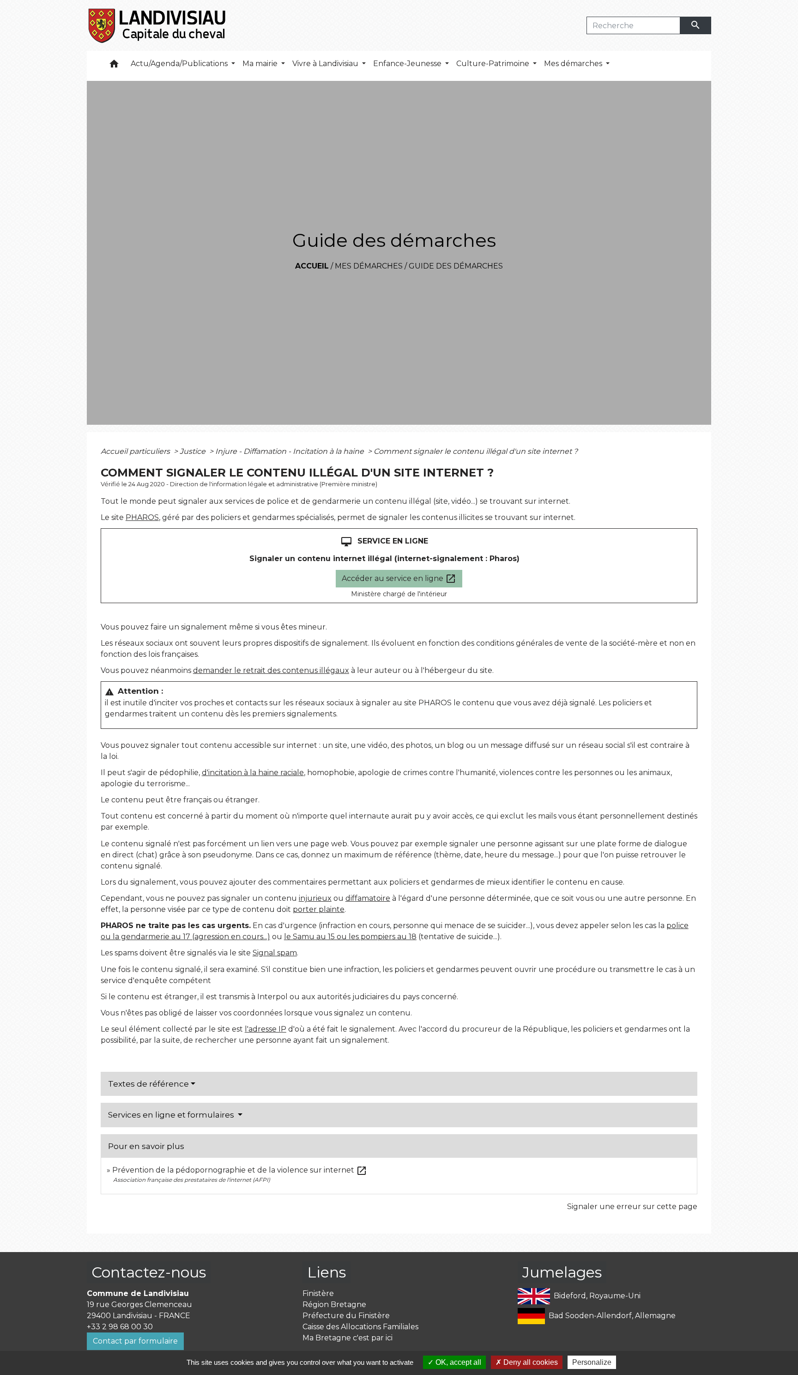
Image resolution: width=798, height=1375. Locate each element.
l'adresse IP (265, 1029)
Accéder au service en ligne (399, 578)
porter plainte (319, 909)
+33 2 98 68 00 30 (120, 1326)
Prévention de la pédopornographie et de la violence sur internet (239, 1170)
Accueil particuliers (136, 451)
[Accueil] (158, 25)
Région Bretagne (334, 1304)
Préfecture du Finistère (346, 1315)
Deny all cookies (530, 1362)
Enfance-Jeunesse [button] (408, 63)
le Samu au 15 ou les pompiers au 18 (350, 936)
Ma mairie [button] (260, 63)
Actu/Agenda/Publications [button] (180, 63)
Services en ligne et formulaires (172, 1114)
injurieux (315, 898)
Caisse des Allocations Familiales (360, 1326)
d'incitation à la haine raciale (253, 772)
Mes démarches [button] (574, 63)
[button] (114, 66)
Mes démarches (369, 266)
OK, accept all (457, 1362)
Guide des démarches (456, 266)
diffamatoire (367, 898)
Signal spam (275, 952)
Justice (193, 451)
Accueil (312, 266)
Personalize (591, 1362)
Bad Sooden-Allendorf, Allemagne (612, 1315)
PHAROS (142, 517)
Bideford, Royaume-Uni (597, 1295)
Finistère (318, 1293)
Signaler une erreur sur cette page (632, 1206)
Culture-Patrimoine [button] (493, 63)
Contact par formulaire (135, 1341)
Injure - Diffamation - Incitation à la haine (290, 451)
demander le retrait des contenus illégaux (271, 670)
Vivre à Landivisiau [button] (326, 63)
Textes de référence (148, 1083)
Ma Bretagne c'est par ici (347, 1337)
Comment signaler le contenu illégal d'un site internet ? (476, 451)
